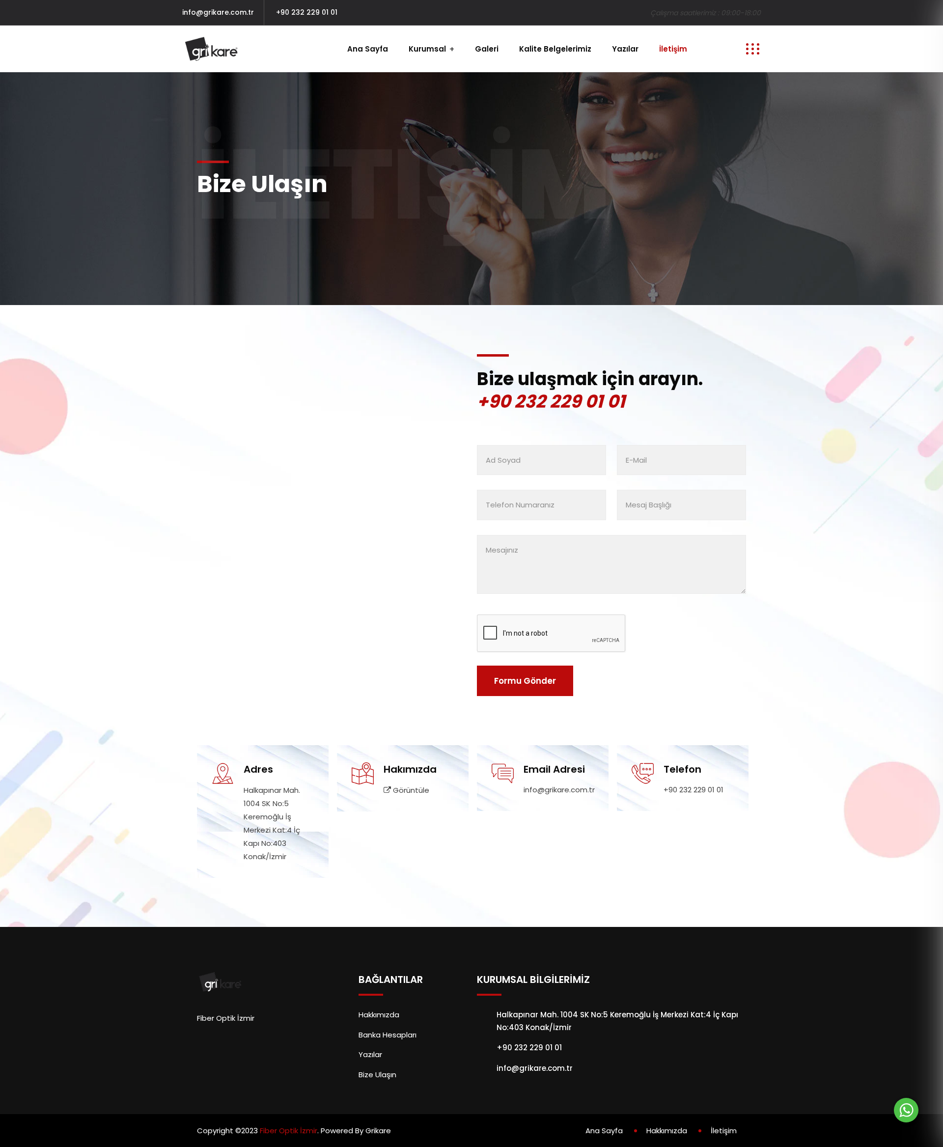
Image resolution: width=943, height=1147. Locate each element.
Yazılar (625, 49)
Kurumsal (427, 49)
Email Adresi (554, 769)
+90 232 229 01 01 (306, 12)
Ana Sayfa (367, 49)
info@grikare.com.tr (218, 12)
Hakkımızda (379, 1014)
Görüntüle (410, 790)
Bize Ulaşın (377, 1074)
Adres (258, 769)
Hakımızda (410, 769)
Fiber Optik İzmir (288, 1130)
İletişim (673, 49)
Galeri (487, 49)
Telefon (682, 769)
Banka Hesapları (387, 1035)
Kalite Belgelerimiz (555, 49)
